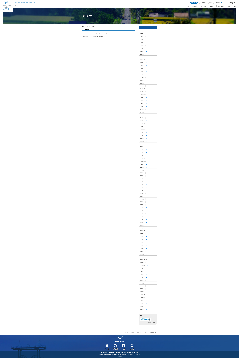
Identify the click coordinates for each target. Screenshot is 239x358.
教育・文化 (203, 6)
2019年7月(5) (143, 274)
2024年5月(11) (143, 109)
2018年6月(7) (143, 309)
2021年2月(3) (143, 219)
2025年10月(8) (143, 60)
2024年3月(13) (143, 115)
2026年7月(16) (143, 34)
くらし (187, 6)
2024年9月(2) (143, 97)
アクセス (147, 332)
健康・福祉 (194, 6)
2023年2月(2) (143, 149)
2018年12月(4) (143, 291)
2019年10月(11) (143, 265)
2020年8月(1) (143, 236)
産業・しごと (221, 6)
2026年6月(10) (143, 36)
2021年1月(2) (143, 222)
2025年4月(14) (143, 77)
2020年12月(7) (143, 225)
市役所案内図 (153, 332)
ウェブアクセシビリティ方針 (135, 332)
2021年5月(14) (143, 210)
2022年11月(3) (143, 158)
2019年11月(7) (143, 263)
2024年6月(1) (143, 106)
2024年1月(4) (143, 120)
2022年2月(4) (143, 184)
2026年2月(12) (143, 48)
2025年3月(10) (143, 80)
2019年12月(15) (143, 260)
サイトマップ (125, 332)
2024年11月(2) (143, 91)
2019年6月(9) (143, 277)
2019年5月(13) (143, 280)
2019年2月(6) (143, 289)
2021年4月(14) (143, 213)
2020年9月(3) (143, 234)
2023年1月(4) (143, 152)
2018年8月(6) (143, 303)
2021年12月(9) (143, 190)
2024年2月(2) (143, 118)
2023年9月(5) (143, 132)
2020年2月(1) (143, 254)
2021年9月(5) (143, 199)
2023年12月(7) (143, 123)
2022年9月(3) (143, 164)
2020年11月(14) (143, 228)
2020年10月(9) (143, 231)
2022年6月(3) (143, 173)
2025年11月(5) (143, 57)
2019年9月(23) (143, 268)
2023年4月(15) (143, 144)
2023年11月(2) (143, 126)
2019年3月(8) (143, 286)
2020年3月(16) (143, 251)
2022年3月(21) (143, 181)
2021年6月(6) (143, 207)
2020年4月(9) (143, 248)
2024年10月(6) (143, 94)
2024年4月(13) (143, 112)
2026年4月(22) (143, 42)
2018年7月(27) (143, 306)
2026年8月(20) (143, 31)
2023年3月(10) (143, 147)
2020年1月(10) (143, 257)
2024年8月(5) (143, 100)
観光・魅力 (212, 6)
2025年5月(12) (143, 74)
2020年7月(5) (143, 239)
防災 (235, 6)
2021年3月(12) (143, 216)
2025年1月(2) (143, 86)
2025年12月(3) (143, 54)
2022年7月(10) (143, 170)
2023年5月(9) (143, 141)
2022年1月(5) (143, 187)
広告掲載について (151, 322)
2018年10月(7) (143, 297)
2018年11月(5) (143, 294)
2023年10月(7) (143, 129)
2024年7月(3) (143, 103)
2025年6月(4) (143, 71)
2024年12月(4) (143, 89)
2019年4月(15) (143, 283)
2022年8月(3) (143, 167)
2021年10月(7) (143, 196)
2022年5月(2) (143, 176)
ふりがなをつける (203, 2)
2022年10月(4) (143, 161)
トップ (83, 26)
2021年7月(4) (143, 205)
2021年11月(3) (143, 193)
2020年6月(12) (143, 242)
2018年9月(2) (143, 300)
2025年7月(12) (143, 68)
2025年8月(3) (143, 65)
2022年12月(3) (143, 155)
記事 (88, 26)
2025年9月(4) (143, 63)
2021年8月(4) (143, 202)
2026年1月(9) (143, 51)
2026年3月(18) (143, 45)
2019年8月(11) (143, 271)
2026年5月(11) (143, 39)
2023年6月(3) (143, 138)
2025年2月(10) (143, 83)
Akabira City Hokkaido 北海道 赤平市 (6, 6)
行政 (229, 6)
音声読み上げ (211, 2)
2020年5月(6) (143, 245)
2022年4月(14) (143, 178)
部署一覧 (193, 2)
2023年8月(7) (143, 135)
